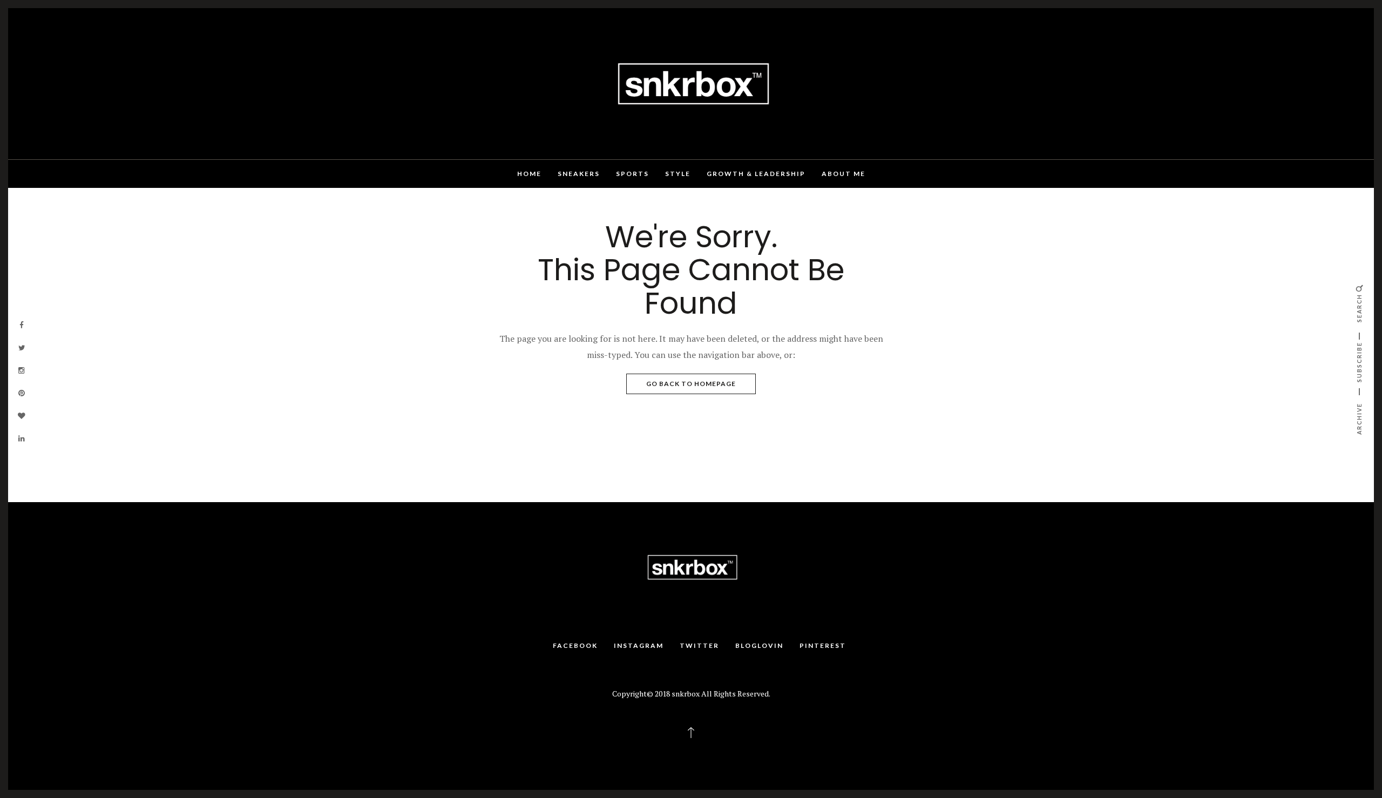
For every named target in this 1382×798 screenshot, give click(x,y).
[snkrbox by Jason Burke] (691, 83)
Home (529, 174)
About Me (843, 174)
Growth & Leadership (756, 174)
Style (677, 174)
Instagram (638, 645)
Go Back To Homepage (691, 384)
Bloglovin (759, 645)
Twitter (699, 645)
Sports (632, 174)
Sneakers (579, 174)
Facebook (575, 645)
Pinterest (823, 645)
